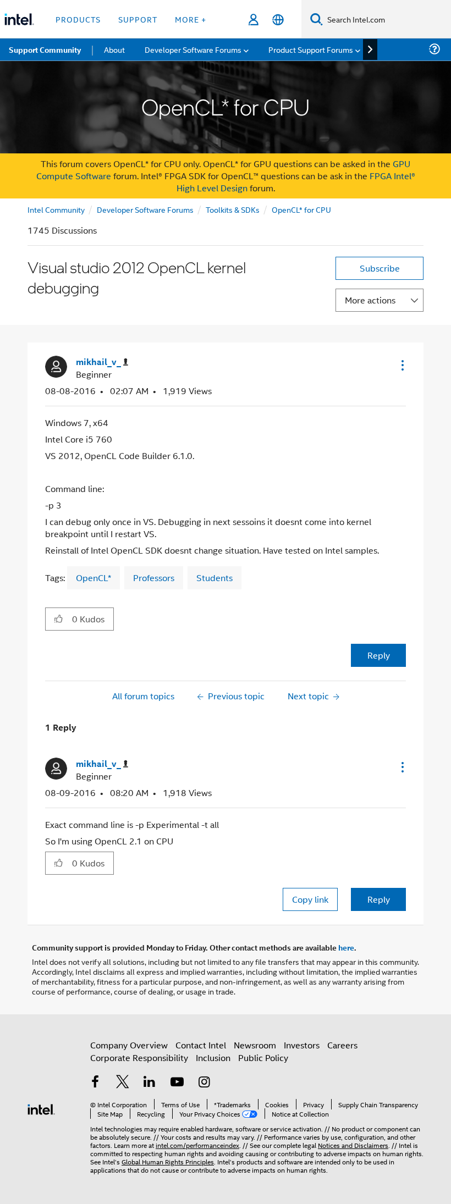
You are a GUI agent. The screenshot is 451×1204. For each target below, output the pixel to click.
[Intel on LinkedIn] (149, 1082)
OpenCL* (93, 577)
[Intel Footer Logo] (41, 1108)
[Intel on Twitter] (122, 1082)
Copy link (310, 899)
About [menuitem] (114, 49)
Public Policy (263, 1057)
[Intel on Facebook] (95, 1082)
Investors (302, 1045)
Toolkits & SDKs (233, 209)
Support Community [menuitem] (45, 49)
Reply (378, 655)
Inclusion (213, 1057)
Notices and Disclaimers (353, 1145)
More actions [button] (370, 300)
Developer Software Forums (145, 209)
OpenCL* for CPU (301, 209)
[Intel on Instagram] (204, 1082)
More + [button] (190, 19)
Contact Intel (200, 1045)
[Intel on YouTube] (177, 1082)
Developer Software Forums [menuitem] (193, 49)
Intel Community (56, 209)
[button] (401, 365)
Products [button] (78, 19)
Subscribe (380, 268)
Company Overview (129, 1045)
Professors (153, 577)
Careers (342, 1045)
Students (214, 577)
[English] (278, 19)
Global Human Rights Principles (168, 1161)
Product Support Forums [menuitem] (310, 49)
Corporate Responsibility (139, 1057)
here (346, 947)
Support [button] (137, 19)
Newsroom (255, 1045)
